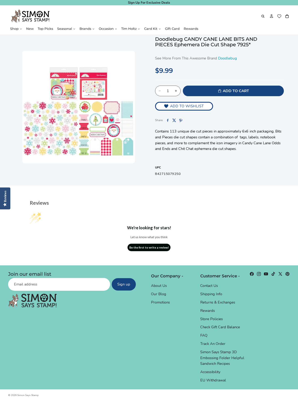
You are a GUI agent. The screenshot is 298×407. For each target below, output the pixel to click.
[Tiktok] (273, 273)
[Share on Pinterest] (180, 120)
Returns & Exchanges (217, 302)
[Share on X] (174, 120)
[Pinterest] (287, 273)
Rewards (207, 310)
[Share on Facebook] (167, 120)
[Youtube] (266, 273)
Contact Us (209, 285)
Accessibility (210, 371)
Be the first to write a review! (149, 247)
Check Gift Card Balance (220, 327)
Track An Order (212, 343)
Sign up (123, 284)
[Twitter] (280, 273)
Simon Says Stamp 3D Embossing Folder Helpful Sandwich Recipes (222, 358)
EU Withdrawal (213, 380)
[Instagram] (258, 273)
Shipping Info (211, 294)
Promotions (160, 302)
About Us (159, 285)
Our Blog (158, 294)
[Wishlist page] (279, 16)
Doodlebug (227, 58)
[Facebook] (251, 273)
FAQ (203, 335)
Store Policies (211, 319)
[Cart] (287, 16)
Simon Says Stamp (28, 395)
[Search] (262, 16)
